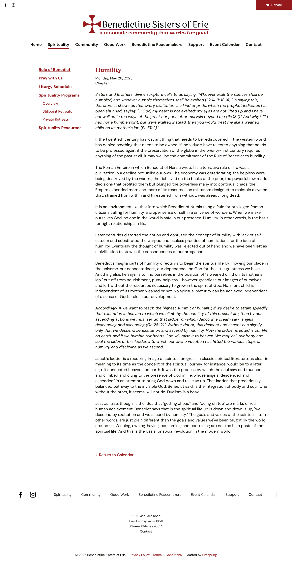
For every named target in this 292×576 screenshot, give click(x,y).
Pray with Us (51, 78)
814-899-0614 (151, 526)
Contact (254, 44)
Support (196, 44)
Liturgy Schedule (55, 86)
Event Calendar (225, 44)
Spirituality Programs (59, 95)
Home (36, 44)
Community (86, 44)
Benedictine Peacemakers (157, 44)
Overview (50, 103)
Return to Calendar (116, 455)
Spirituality (58, 44)
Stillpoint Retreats (57, 111)
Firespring (209, 555)
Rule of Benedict (55, 69)
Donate (276, 5)
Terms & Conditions (167, 555)
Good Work (115, 44)
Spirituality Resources (60, 127)
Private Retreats (56, 119)
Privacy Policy (140, 555)
